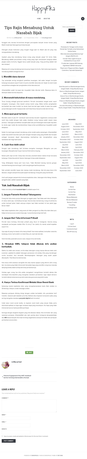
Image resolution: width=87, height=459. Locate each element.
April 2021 (78, 163)
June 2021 (78, 160)
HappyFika (43, 8)
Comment (5, 398)
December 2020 (78, 165)
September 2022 (65, 142)
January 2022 (65, 152)
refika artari (18, 38)
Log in (72, 224)
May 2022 (65, 147)
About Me (47, 18)
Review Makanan (71, 200)
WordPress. (35, 455)
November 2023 (78, 126)
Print (30, 352)
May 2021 (65, 163)
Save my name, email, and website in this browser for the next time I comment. (26, 436)
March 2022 (65, 150)
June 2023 (65, 132)
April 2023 (65, 134)
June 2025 (65, 124)
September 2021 (65, 157)
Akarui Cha (63, 96)
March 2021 (65, 165)
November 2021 (65, 155)
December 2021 (78, 152)
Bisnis (72, 187)
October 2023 (65, 129)
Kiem (61, 91)
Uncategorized (47, 38)
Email (4, 422)
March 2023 (78, 134)
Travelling (72, 205)
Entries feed (72, 226)
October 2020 (78, 168)
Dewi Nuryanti (63, 86)
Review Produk (72, 202)
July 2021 (65, 160)
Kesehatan (71, 194)
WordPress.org (72, 231)
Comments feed (72, 229)
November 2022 (65, 139)
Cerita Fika (71, 189)
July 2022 (65, 145)
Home (39, 18)
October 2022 (78, 139)
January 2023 (65, 137)
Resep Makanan (72, 197)
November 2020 (65, 168)
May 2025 (78, 124)
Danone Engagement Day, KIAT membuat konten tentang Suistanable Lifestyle (17, 376)
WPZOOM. (60, 455)
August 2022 (79, 142)
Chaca (61, 101)
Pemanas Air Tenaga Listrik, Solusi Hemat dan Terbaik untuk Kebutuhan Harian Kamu (72, 49)
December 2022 (78, 137)
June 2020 (78, 170)
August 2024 (65, 126)
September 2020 (65, 170)
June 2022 (78, 145)
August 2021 (79, 157)
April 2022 (78, 147)
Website (4, 429)
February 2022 (78, 150)
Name (4, 415)
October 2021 (78, 155)
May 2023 (78, 132)
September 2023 (78, 129)
